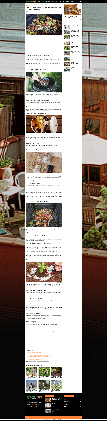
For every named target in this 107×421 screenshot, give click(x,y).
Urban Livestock (47, 1)
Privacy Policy (60, 419)
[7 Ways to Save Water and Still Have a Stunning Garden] (31, 371)
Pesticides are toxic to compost (37, 285)
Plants (42, 361)
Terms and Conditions (53, 419)
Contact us (72, 1)
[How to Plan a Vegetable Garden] (44, 371)
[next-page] (61, 365)
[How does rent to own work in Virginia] (67, 43)
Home (39, 1)
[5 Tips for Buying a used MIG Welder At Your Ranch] (67, 32)
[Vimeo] (34, 406)
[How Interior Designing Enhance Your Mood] (67, 64)
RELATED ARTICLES (30, 365)
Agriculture (66, 404)
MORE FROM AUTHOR (39, 365)
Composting (31, 361)
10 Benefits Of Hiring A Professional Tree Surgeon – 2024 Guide (31, 390)
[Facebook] (27, 406)
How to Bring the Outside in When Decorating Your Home (75, 68)
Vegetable (67, 1)
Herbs (43, 1)
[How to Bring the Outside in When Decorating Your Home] (67, 69)
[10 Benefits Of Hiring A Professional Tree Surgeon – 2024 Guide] (31, 384)
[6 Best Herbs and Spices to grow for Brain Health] (67, 27)
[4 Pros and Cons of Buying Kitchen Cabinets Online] (72, 9)
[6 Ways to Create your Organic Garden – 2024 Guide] (56, 384)
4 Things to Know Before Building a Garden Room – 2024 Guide (44, 390)
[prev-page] (60, 365)
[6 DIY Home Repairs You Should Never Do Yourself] (67, 53)
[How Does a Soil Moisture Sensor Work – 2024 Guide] (56, 371)
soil (44, 361)
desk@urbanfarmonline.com (34, 404)
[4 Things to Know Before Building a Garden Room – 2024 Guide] (44, 384)
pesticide (38, 361)
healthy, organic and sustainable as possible (45, 64)
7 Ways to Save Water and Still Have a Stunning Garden (31, 377)
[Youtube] (36, 406)
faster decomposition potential (41, 237)
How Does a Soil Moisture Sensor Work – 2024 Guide (56, 377)
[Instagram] (29, 406)
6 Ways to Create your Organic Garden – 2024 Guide (55, 390)
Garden (30, 4)
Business (65, 406)
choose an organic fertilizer (53, 316)
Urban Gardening (54, 1)
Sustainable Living (61, 1)
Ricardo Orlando (30, 11)
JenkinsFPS (47, 180)
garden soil (41, 324)
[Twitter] (32, 406)
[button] (80, 1)
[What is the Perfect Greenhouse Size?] (67, 59)
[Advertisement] (44, 45)
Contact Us (46, 419)
